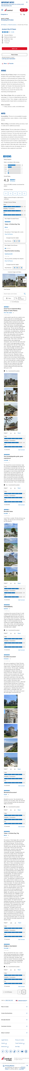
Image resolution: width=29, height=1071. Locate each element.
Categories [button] (2, 14)
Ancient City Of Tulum (23, 24)
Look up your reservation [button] (8, 58)
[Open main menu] (2, 10)
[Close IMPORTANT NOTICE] (27, 2)
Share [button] (5, 63)
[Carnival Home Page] (8, 10)
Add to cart (14, 48)
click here (21, 1069)
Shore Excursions (12, 24)
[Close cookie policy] (27, 1065)
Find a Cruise (14, 54)
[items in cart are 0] (24, 14)
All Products (4, 24)
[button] (21, 14)
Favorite (11, 63)
